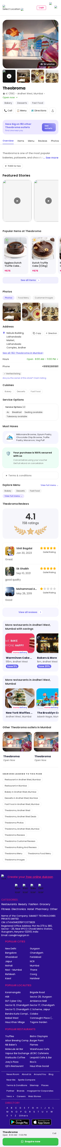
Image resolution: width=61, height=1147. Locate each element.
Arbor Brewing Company (17, 1040)
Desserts (21, 391)
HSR (7, 996)
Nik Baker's (11, 1044)
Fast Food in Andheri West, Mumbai (22, 804)
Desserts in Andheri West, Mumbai (21, 798)
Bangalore (11, 952)
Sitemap (34, 1085)
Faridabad (35, 957)
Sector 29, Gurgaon (41, 996)
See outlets (48, 127)
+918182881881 (50, 366)
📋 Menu (22, 110)
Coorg (33, 974)
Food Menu (23, 297)
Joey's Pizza (11, 1062)
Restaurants (9, 904)
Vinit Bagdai (24, 548)
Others (23, 1115)
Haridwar (35, 978)
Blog (51, 1074)
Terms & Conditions (17, 1085)
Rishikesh (10, 974)
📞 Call (8, 110)
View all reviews (28, 612)
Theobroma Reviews (15, 835)
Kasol (8, 978)
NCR (32, 961)
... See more (50, 158)
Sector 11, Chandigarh (17, 1009)
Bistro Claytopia (39, 1036)
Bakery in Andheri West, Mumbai (20, 791)
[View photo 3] (37, 76)
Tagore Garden (38, 1022)
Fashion (33, 904)
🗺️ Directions (38, 110)
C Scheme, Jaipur (40, 1009)
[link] (15, 255)
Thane (33, 969)
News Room (13, 1074)
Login (41, 7)
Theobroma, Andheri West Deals (20, 816)
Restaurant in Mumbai (16, 785)
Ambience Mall (38, 1001)
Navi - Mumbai (13, 969)
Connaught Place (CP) (42, 1018)
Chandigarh (36, 952)
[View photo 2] (23, 76)
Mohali (9, 965)
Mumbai (34, 965)
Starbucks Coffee (15, 1057)
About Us (26, 1074)
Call (54, 1133)
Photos (8, 297)
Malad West (12, 1018)
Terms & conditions (20, 475)
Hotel (30, 909)
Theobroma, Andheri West (17, 810)
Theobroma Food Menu (39, 853)
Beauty (22, 904)
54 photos (49, 64)
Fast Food (36, 391)
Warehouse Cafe (39, 1049)
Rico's (33, 1062)
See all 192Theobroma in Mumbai (23, 353)
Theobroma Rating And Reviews (21, 847)
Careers (21, 1096)
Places (44, 1085)
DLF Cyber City (13, 1001)
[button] (9, 76)
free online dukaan (39, 877)
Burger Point (37, 1040)
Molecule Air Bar (14, 1049)
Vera (9, 1096)
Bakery (8, 391)
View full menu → (49, 485)
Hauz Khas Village (15, 1022)
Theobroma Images (15, 859)
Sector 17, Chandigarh (42, 1005)
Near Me (11, 1079)
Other (54, 909)
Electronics (19, 909)
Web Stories (34, 1096)
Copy (38, 333)
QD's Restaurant (14, 1066)
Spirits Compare (26, 1079)
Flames (34, 1044)
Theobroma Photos (14, 822)
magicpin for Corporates (40, 1090)
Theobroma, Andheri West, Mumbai (22, 828)
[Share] (52, 110)
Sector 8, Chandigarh (17, 1005)
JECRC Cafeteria (39, 1053)
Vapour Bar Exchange (17, 1053)
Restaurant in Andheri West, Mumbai (23, 779)
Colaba (34, 1013)
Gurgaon (35, 948)
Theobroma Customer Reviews (20, 841)
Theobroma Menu (13, 853)
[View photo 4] (52, 76)
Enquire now (32, 1141)
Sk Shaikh (22, 569)
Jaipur (8, 961)
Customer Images (44, 297)
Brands (20, 1090)
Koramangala (12, 992)
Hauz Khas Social (39, 1066)
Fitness (5, 909)
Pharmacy (42, 909)
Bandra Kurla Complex (17, 1013)
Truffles (9, 1036)
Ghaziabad (11, 957)
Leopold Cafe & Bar (41, 1057)
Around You (40, 1074)
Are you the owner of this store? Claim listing (24, 378)
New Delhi (10, 948)
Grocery (45, 904)
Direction (52, 333)
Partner (10, 1090)
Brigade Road (37, 992)
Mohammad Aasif (27, 589)
